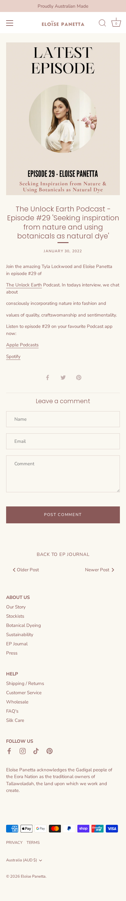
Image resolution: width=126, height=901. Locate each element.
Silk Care (15, 720)
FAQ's (12, 711)
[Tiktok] (36, 750)
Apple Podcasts (22, 345)
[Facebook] (9, 750)
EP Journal (17, 644)
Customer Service (24, 693)
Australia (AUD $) (21, 860)
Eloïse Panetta (33, 876)
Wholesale (17, 702)
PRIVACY (14, 842)
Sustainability (19, 634)
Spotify (13, 356)
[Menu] (10, 23)
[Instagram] (23, 750)
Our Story (16, 607)
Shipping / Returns (25, 683)
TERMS (33, 842)
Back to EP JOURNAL (63, 554)
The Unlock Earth (24, 285)
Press (11, 653)
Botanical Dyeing (23, 625)
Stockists (15, 616)
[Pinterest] (49, 750)
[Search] (102, 24)
